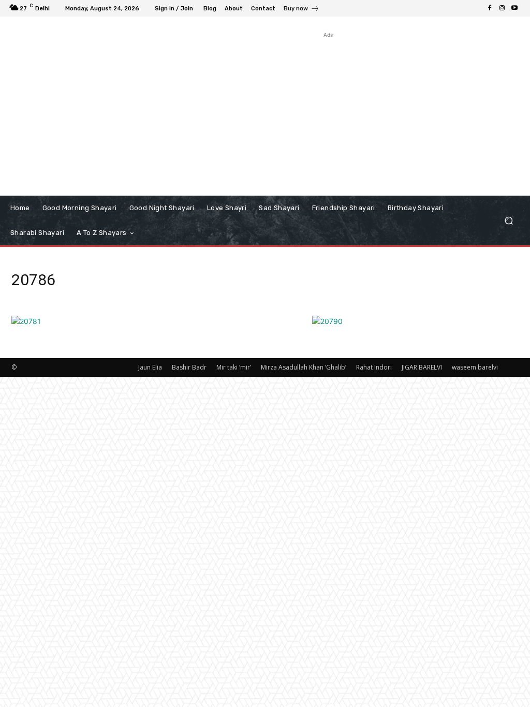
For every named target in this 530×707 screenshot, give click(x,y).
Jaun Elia (150, 367)
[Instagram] (502, 8)
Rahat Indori (374, 367)
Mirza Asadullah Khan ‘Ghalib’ (303, 367)
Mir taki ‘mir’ (233, 367)
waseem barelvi (475, 367)
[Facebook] (489, 8)
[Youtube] (514, 8)
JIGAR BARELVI (422, 367)
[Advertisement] (328, 112)
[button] (508, 221)
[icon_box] (301, 9)
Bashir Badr (189, 367)
